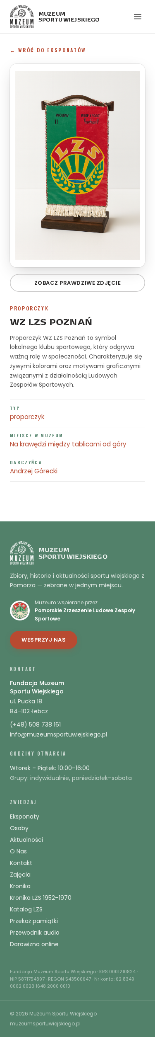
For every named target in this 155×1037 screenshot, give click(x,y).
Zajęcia (20, 874)
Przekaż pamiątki (34, 921)
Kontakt (21, 863)
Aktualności (26, 840)
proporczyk (27, 416)
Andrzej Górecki (33, 471)
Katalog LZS (26, 909)
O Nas (18, 851)
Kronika (20, 886)
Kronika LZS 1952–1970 (41, 898)
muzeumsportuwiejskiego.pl (45, 1023)
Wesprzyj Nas (43, 640)
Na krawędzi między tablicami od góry (68, 444)
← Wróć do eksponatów (48, 49)
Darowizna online (34, 944)
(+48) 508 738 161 (35, 724)
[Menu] (138, 16)
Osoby (19, 828)
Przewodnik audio (35, 932)
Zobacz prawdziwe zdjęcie (77, 283)
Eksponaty (24, 816)
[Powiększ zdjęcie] (77, 165)
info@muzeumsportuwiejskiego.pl (58, 734)
